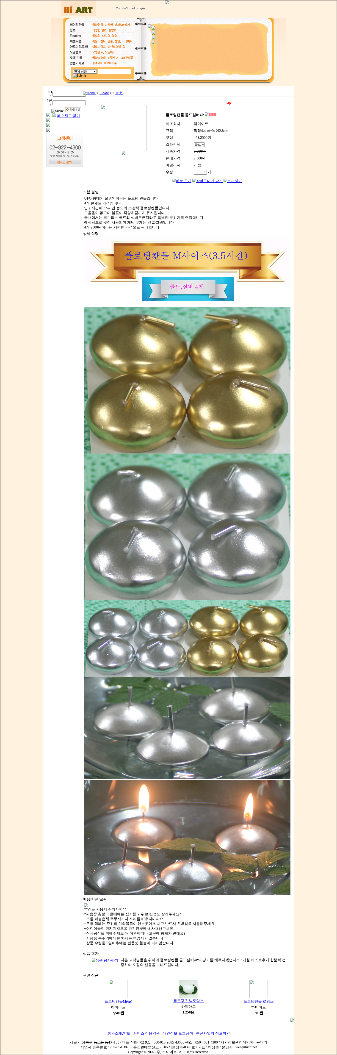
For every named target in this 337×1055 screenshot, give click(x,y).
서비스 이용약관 (146, 1033)
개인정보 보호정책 (178, 1033)
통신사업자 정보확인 (213, 1033)
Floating (105, 93)
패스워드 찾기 (68, 116)
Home (91, 93)
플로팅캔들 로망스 (258, 1001)
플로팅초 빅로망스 (188, 1001)
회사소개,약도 (118, 1033)
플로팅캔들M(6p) (118, 1001)
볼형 (119, 93)
